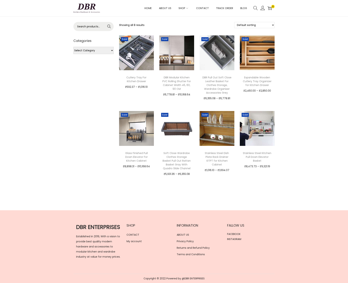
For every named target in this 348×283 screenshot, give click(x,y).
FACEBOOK (234, 234)
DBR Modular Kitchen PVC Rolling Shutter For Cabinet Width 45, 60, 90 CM (176, 83)
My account (134, 241)
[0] (270, 8)
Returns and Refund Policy (193, 248)
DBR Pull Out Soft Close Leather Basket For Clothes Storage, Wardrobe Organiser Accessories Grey (216, 85)
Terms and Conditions (191, 254)
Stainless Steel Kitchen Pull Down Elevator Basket (257, 157)
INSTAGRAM (234, 239)
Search (109, 26)
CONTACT (133, 235)
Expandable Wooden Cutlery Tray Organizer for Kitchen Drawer (257, 81)
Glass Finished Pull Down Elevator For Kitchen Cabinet (136, 157)
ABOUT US (183, 235)
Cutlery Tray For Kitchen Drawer (136, 79)
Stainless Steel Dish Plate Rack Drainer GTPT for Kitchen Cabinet (217, 158)
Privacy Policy (185, 241)
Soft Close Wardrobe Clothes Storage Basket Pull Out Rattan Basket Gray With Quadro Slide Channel (177, 160)
